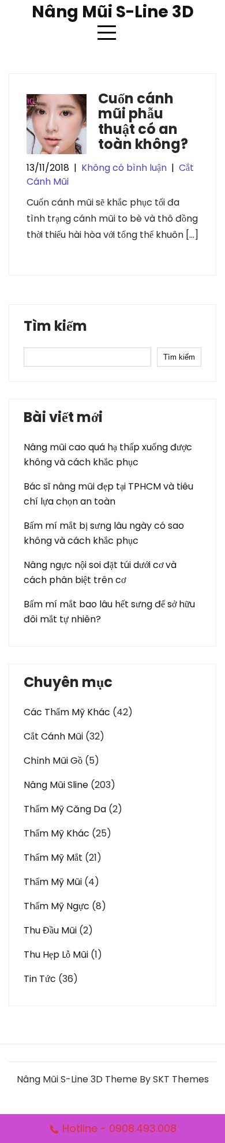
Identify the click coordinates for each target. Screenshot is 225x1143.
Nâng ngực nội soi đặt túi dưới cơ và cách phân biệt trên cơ (100, 572)
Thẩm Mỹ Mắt (53, 857)
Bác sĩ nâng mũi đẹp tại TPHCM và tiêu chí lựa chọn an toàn (108, 494)
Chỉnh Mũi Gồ (53, 760)
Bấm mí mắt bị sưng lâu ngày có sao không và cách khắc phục (104, 533)
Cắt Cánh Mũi (53, 736)
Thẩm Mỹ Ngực (56, 906)
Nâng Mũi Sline (56, 784)
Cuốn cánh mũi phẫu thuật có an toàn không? (143, 121)
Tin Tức (40, 978)
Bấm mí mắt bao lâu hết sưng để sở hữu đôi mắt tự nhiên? (109, 611)
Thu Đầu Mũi (50, 930)
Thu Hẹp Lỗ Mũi (56, 954)
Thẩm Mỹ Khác (56, 833)
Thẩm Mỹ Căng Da (65, 809)
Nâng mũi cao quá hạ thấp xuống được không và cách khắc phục (108, 454)
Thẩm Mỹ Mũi (53, 881)
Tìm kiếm (55, 327)
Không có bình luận (124, 167)
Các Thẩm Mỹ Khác (67, 712)
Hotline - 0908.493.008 (119, 1128)
